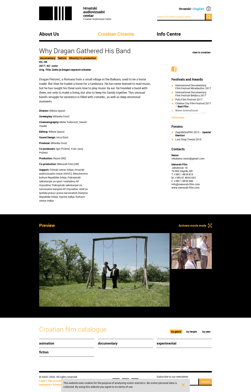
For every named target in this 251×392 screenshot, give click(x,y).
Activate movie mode (192, 226)
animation (46, 343)
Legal (42, 380)
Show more (177, 117)
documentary (47, 58)
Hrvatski (185, 9)
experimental (166, 343)
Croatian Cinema (116, 34)
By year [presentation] (206, 331)
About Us (49, 34)
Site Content (55, 380)
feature (62, 58)
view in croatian (201, 52)
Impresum (45, 384)
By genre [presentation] (176, 331)
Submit (206, 381)
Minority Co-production (82, 58)
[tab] (176, 332)
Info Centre (169, 34)
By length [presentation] (191, 331)
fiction (44, 352)
